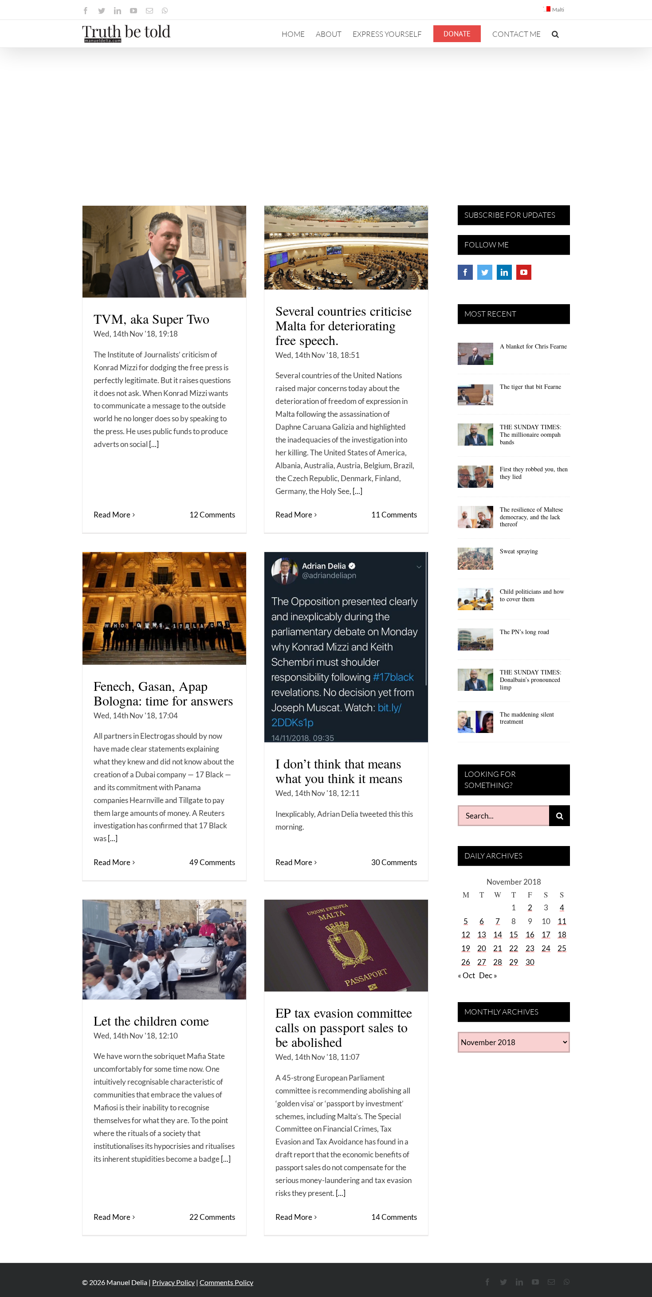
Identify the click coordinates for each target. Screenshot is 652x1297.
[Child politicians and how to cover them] (475, 602)
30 (530, 962)
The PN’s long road (524, 631)
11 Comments (394, 514)
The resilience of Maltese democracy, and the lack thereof (531, 517)
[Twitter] (484, 272)
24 (546, 948)
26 (465, 962)
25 (562, 948)
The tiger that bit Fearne (530, 386)
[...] (154, 444)
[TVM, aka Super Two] (164, 252)
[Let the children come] (164, 949)
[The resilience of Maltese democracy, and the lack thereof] (475, 520)
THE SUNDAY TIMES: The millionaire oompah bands (531, 434)
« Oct (466, 975)
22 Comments (212, 1217)
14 (497, 934)
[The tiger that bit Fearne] (475, 397)
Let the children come (151, 1020)
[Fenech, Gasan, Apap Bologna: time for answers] (164, 608)
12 (465, 934)
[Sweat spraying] (475, 562)
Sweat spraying (519, 551)
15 (513, 934)
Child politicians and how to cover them (532, 595)
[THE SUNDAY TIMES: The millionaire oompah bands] (475, 437)
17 (546, 934)
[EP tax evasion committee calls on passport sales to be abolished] (346, 945)
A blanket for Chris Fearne (533, 346)
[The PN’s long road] (475, 642)
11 (562, 921)
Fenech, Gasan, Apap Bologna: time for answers (163, 693)
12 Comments (212, 514)
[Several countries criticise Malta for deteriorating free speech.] (346, 248)
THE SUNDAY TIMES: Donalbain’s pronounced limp (531, 679)
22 (513, 948)
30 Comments (394, 862)
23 (530, 948)
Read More (112, 514)
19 (465, 948)
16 (530, 934)
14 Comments (394, 1217)
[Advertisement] (326, 114)
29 (513, 962)
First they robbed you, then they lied (534, 473)
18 (562, 934)
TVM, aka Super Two (151, 318)
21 (497, 948)
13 (481, 934)
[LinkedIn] (504, 272)
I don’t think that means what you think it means (339, 770)
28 (497, 962)
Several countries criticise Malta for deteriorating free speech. (343, 325)
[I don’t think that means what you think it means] (346, 647)
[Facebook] (465, 272)
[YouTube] (523, 272)
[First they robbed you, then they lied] (475, 480)
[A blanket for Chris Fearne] (475, 357)
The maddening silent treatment (527, 718)
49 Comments (212, 862)
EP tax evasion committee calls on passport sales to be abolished (343, 1026)
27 (481, 962)
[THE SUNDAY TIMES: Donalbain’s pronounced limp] (475, 683)
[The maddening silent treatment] (475, 725)
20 (481, 948)
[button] (555, 33)
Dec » (488, 975)
